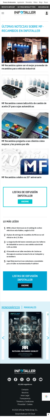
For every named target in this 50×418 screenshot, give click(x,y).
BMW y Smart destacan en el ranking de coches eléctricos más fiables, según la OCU (23, 229)
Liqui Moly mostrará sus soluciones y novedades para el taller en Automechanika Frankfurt (23, 262)
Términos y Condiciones (25, 401)
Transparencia (25, 398)
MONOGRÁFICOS (11, 307)
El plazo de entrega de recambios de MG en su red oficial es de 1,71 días (24, 236)
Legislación (20, 2)
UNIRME (25, 201)
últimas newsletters (26, 7)
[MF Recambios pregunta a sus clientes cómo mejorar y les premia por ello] (25, 125)
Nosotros (25, 392)
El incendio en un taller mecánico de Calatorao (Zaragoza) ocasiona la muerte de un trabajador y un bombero (24, 254)
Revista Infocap (8, 7)
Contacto (25, 389)
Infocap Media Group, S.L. (28, 410)
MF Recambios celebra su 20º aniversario (21, 177)
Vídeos (35, 2)
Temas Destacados (9, 2)
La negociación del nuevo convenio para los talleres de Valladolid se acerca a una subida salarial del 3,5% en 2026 (24, 244)
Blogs (41, 2)
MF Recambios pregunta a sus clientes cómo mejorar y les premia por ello (23, 142)
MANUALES (30, 307)
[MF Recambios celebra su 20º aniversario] (25, 162)
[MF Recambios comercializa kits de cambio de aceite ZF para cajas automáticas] (25, 88)
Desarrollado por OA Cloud (25, 414)
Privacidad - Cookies (25, 404)
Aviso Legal (25, 395)
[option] (25, 335)
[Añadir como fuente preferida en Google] (46, 397)
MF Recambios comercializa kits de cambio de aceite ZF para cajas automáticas (24, 105)
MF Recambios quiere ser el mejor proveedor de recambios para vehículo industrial (25, 67)
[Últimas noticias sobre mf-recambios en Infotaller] (25, 13)
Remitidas (29, 2)
